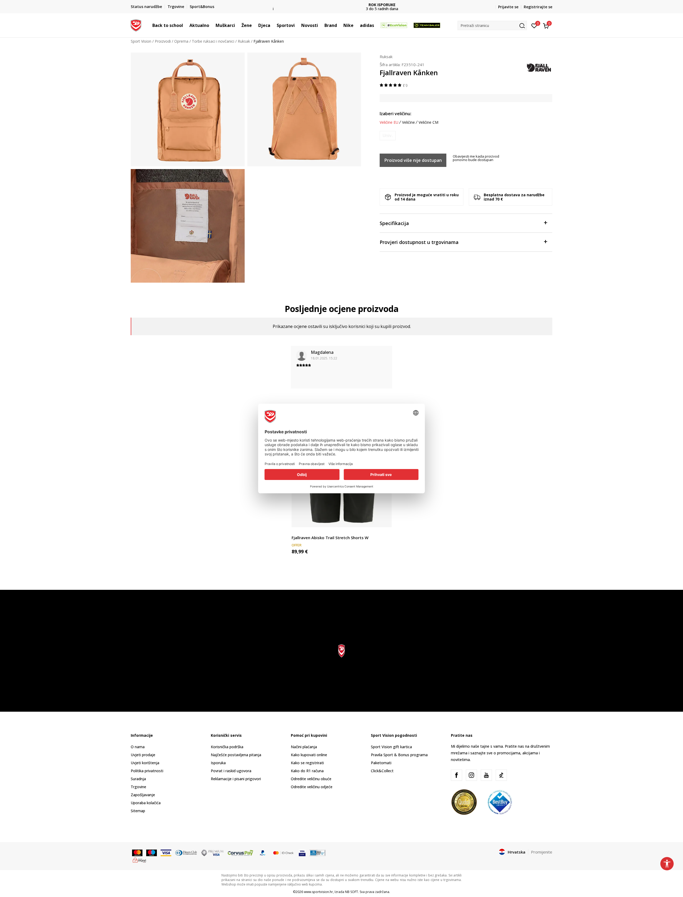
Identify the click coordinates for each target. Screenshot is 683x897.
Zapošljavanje (143, 794)
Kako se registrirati (307, 762)
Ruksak (244, 41)
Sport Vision (141, 41)
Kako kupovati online (309, 754)
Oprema (181, 41)
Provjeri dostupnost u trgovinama (419, 242)
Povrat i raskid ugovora (231, 770)
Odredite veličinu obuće (311, 778)
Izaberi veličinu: (395, 113)
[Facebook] (456, 775)
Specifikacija (394, 223)
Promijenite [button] (541, 852)
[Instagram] (471, 775)
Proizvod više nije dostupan (413, 160)
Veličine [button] (408, 122)
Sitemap (138, 810)
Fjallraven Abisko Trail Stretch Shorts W (330, 537)
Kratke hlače (302, 531)
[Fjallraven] (539, 67)
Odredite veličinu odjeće (311, 786)
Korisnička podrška (227, 746)
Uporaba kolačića (146, 802)
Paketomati (381, 762)
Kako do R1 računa (307, 770)
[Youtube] (486, 775)
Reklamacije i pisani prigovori (236, 778)
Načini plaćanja (304, 746)
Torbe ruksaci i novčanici (213, 41)
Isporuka (218, 762)
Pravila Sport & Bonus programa (399, 754)
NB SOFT (351, 892)
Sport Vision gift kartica (391, 746)
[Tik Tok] (501, 775)
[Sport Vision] (136, 25)
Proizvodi (163, 41)
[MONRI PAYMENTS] (139, 860)
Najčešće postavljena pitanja (236, 754)
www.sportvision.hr (318, 892)
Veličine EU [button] (389, 122)
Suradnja (138, 778)
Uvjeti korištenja (145, 762)
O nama (138, 746)
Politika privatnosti (147, 770)
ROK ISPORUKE (341, 5)
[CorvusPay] (240, 852)
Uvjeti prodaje (143, 754)
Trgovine (138, 786)
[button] (185, 25)
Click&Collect (382, 770)
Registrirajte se (538, 6)
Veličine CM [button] (428, 122)
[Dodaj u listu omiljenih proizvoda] (384, 519)
